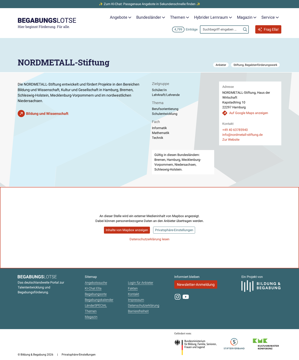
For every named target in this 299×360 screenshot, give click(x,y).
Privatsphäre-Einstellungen (174, 230)
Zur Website (230, 139)
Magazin (91, 317)
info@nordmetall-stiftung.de (242, 135)
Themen (91, 311)
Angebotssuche (96, 283)
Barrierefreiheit (138, 311)
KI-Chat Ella (93, 288)
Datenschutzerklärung (143, 305)
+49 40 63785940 (235, 130)
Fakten (133, 288)
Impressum (136, 300)
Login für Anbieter (140, 283)
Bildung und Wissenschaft (47, 113)
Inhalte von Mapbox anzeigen (127, 230)
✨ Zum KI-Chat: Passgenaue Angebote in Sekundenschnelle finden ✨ (149, 4)
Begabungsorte (96, 294)
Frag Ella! (271, 29)
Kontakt (133, 294)
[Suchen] (245, 29)
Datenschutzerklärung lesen (149, 239)
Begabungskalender (99, 300)
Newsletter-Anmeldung (196, 284)
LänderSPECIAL (96, 305)
